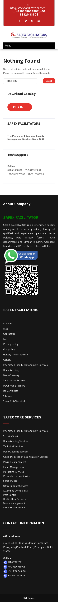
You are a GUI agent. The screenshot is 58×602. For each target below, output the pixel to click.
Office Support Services (15, 486)
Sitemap (7, 396)
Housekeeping (11, 370)
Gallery (7, 359)
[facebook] (19, 21)
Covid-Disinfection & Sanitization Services (25, 456)
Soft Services (10, 480)
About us (8, 323)
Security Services (12, 436)
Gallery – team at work (15, 354)
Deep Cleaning (11, 375)
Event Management (14, 467)
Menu (8, 45)
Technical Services (13, 446)
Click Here (19, 107)
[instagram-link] (32, 21)
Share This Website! (14, 401)
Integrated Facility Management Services (25, 365)
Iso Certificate (10, 391)
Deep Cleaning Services (16, 451)
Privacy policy (10, 344)
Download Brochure (14, 385)
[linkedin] (38, 21)
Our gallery (9, 349)
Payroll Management (14, 462)
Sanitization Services (14, 380)
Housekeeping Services (15, 441)
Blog (6, 328)
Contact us (9, 334)
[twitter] (26, 21)
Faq (5, 339)
